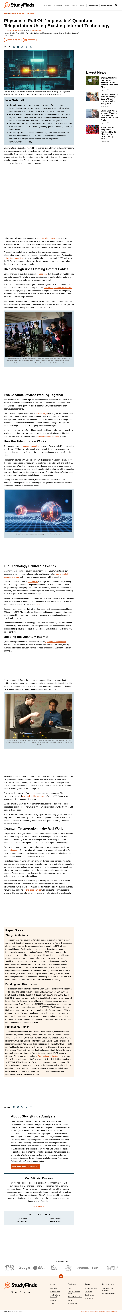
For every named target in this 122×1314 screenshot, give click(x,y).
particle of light (41, 413)
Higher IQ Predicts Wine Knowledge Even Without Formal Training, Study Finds (109, 99)
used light (43, 274)
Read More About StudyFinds (25, 1166)
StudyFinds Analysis (14, 30)
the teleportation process (48, 436)
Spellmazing (89, 1295)
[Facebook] (20, 1292)
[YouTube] (16, 1292)
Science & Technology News (21, 13)
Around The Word (91, 1288)
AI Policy (53, 1303)
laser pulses (33, 582)
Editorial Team (55, 1292)
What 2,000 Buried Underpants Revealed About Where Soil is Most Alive (109, 82)
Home (6, 13)
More (82, 5)
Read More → (38, 1206)
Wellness (58, 5)
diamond (13, 850)
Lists (74, 5)
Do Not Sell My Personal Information (108, 1311)
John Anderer (36, 30)
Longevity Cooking (108, 1293)
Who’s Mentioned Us (75, 1297)
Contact (53, 1300)
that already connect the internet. (58, 288)
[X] (25, 1292)
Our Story (53, 1288)
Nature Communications (14, 258)
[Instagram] (12, 1292)
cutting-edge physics (32, 890)
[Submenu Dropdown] (85, 5)
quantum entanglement (32, 446)
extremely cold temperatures (34, 796)
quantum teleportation (46, 238)
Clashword (88, 1292)
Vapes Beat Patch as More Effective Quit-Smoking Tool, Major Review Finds (109, 115)
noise (37, 604)
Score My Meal (73, 1303)
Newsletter (93, 5)
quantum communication (55, 642)
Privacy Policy (85, 1311)
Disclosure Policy (93, 1311)
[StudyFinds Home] (19, 5)
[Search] (116, 5)
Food (67, 5)
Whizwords (89, 1298)
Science (47, 5)
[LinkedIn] (29, 1292)
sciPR (70, 1300)
